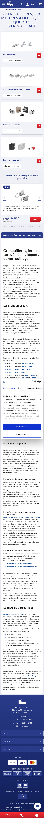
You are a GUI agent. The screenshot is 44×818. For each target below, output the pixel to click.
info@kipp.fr (24, 726)
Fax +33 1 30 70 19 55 (23, 723)
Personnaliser (21, 434)
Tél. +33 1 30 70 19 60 (23, 720)
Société (6, 741)
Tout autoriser (22, 427)
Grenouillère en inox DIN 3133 (19, 369)
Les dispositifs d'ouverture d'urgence (25, 676)
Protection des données (10, 810)
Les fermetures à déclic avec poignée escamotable (22, 517)
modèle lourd (30, 375)
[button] (4, 226)
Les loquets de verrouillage (13, 614)
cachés (33, 377)
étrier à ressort (27, 366)
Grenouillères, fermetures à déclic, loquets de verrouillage (23, 235)
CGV (22, 807)
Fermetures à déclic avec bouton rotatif (22, 567)
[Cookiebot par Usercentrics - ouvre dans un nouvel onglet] (31, 381)
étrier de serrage (28, 363)
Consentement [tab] (9, 388)
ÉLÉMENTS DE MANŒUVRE (13, 10)
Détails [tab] (21, 388)
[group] (22, 204)
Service (6, 749)
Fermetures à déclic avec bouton (19, 564)
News (5, 733)
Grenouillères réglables (16, 372)
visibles (25, 377)
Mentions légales (12, 807)
